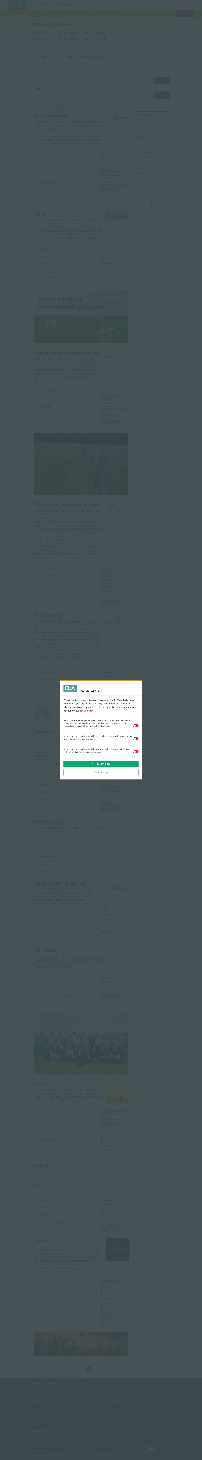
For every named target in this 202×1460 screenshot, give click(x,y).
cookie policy (86, 710)
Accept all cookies (101, 763)
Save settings (101, 772)
